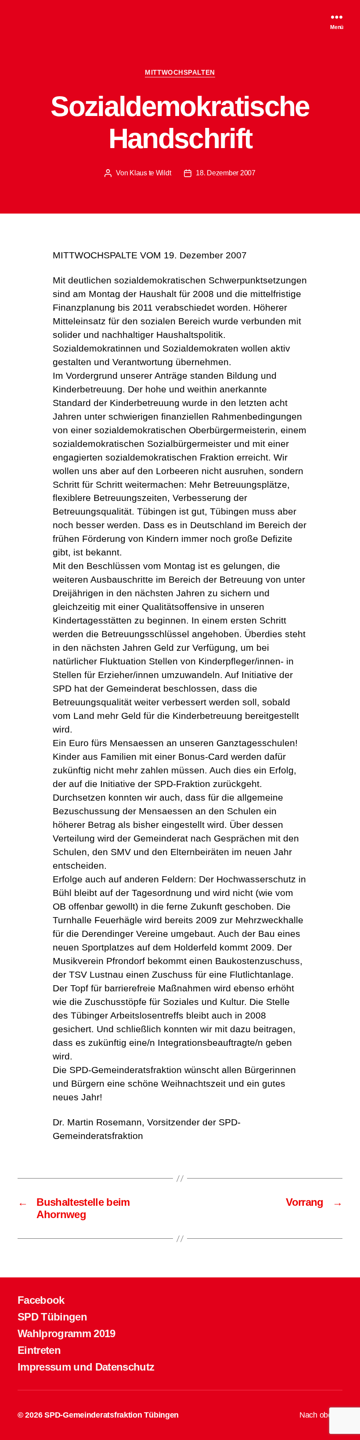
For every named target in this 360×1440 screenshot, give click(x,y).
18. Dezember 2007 (225, 173)
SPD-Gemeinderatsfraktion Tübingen (111, 1415)
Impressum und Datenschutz (86, 1367)
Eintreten (39, 1350)
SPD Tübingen (52, 1317)
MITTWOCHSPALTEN (180, 72)
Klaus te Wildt (150, 173)
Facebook (41, 1300)
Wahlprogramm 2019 (66, 1333)
